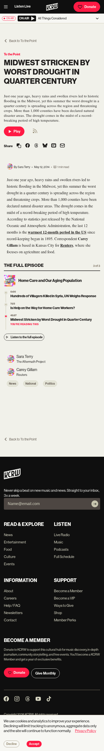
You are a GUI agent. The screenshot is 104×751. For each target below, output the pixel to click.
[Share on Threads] (36, 146)
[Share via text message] (53, 146)
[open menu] (7, 6)
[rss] (35, 132)
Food (8, 549)
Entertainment (15, 542)
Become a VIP (64, 598)
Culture (9, 557)
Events (9, 564)
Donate (90, 7)
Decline (11, 744)
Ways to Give (64, 605)
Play (17, 131)
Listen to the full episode (27, 337)
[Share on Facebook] (27, 146)
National (30, 383)
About (8, 591)
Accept (34, 744)
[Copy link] (18, 146)
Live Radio (62, 535)
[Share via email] (62, 146)
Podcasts (61, 549)
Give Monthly (45, 673)
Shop (58, 613)
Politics (50, 383)
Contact (10, 620)
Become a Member (68, 591)
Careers (10, 598)
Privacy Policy (85, 731)
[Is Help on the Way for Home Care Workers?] (6, 304)
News (12, 383)
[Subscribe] (94, 503)
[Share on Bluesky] (45, 146)
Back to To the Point (23, 41)
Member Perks (65, 620)
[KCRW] (12, 478)
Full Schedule (64, 557)
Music (58, 542)
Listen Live (23, 6)
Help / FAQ (12, 605)
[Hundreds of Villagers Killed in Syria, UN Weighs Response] (6, 292)
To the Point (12, 54)
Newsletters (13, 613)
